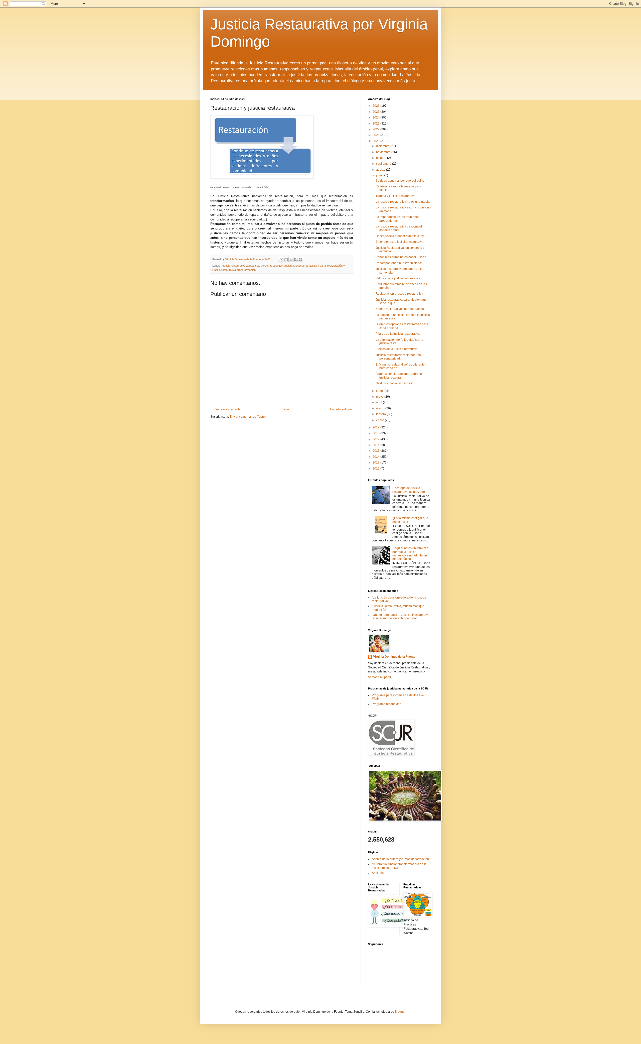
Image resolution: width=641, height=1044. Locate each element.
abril (379, 402)
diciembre (383, 146)
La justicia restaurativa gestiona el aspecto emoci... (399, 228)
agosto (381, 169)
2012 (376, 468)
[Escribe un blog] (286, 259)
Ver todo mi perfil (379, 677)
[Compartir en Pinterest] (300, 259)
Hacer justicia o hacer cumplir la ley (400, 236)
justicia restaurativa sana (310, 265)
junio (380, 391)
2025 (376, 111)
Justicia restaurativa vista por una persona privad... (398, 356)
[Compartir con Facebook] (295, 259)
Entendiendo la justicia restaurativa (399, 242)
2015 (376, 450)
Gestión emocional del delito (395, 383)
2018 (376, 433)
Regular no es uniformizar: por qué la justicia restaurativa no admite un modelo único (410, 553)
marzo (380, 408)
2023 (376, 123)
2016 (376, 445)
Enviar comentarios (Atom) (248, 416)
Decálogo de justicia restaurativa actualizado (408, 489)
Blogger (400, 1011)
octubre (381, 158)
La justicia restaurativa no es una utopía (403, 201)
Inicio (285, 409)
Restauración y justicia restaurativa (399, 293)
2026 (376, 105)
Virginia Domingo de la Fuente (394, 656)
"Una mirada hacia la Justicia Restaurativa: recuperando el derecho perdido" (401, 616)
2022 (376, 129)
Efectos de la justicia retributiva (397, 349)
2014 (376, 456)
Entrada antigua (341, 409)
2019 (376, 427)
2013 (376, 462)
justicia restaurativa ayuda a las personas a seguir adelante (258, 265)
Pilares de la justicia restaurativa (398, 333)
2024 (376, 117)
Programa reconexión (386, 704)
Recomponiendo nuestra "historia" (399, 263)
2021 (376, 135)
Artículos (378, 873)
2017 (376, 439)
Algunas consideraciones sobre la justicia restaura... (399, 375)
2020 (376, 141)
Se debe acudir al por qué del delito (400, 180)
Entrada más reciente (226, 409)
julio (379, 175)
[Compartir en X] (290, 259)
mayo (380, 396)
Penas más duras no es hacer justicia (401, 257)
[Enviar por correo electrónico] (281, 259)
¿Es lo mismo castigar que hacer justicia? (410, 519)
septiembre (384, 163)
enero (380, 420)
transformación (246, 269)
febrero (381, 414)
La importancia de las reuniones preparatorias (397, 218)
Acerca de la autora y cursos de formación (400, 859)
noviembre (383, 152)
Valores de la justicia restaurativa (398, 278)
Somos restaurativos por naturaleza (400, 309)
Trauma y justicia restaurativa (395, 196)
